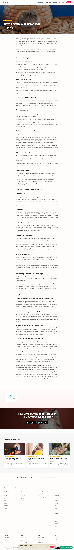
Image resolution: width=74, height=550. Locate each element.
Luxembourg (57, 520)
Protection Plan (56, 2)
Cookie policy (34, 547)
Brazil (56, 528)
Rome (5, 500)
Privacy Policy (40, 539)
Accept (52, 546)
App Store (56, 537)
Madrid (5, 495)
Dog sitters (23, 498)
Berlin (5, 498)
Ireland (56, 508)
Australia (56, 507)
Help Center (23, 537)
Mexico (56, 526)
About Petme (6, 537)
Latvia (56, 516)
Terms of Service (41, 537)
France (56, 498)
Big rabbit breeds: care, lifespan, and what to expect (58, 459)
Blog (5, 539)
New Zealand (57, 523)
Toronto (5, 508)
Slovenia (56, 510)
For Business (48, 2)
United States (57, 495)
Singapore (56, 524)
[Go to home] (6, 2)
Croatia (56, 511)
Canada (56, 505)
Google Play (57, 539)
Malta (56, 521)
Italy (55, 502)
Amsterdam (6, 505)
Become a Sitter (40, 2)
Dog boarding (23, 495)
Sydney (5, 507)
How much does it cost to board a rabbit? (36, 459)
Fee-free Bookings (41, 497)
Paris (5, 497)
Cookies (39, 540)
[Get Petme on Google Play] (57, 548)
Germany (56, 500)
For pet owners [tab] (7, 487)
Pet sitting (23, 500)
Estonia (56, 515)
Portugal (56, 503)
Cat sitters (23, 497)
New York (6, 502)
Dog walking (23, 493)
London (5, 493)
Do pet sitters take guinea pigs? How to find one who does (13, 459)
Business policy (40, 542)
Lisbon (5, 503)
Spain (56, 497)
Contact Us (6, 540)
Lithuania (56, 518)
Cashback (39, 495)
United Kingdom (57, 493)
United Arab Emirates (58, 529)
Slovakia (56, 513)
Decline (47, 546)
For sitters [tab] (15, 487)
